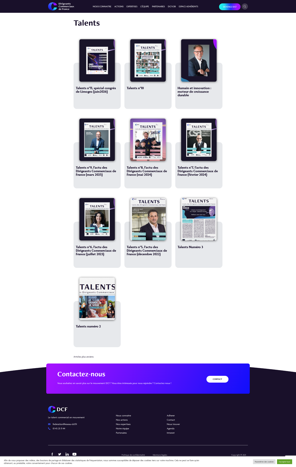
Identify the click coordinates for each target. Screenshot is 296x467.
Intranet (171, 432)
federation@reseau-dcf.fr (65, 424)
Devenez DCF (229, 6)
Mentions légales (160, 455)
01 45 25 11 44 (59, 428)
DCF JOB (172, 6)
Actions (118, 6)
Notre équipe (122, 428)
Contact (217, 379)
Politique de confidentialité (133, 455)
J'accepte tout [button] (284, 462)
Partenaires (158, 6)
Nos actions (122, 419)
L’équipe (144, 6)
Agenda (170, 428)
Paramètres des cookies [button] (264, 462)
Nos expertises (123, 424)
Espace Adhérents (188, 6)
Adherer (171, 415)
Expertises (132, 6)
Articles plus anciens (84, 356)
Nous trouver (173, 424)
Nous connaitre (102, 6)
